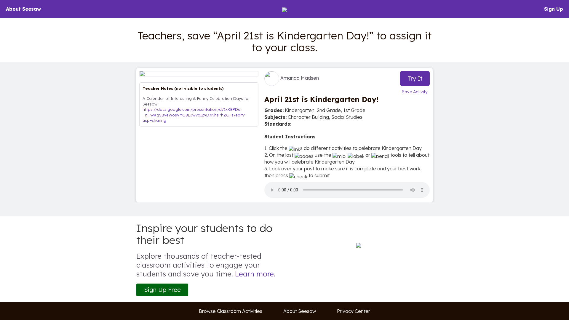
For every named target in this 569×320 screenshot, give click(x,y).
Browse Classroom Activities (230, 311)
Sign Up (553, 9)
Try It (415, 78)
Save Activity (415, 92)
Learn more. (255, 273)
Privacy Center (353, 311)
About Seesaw (23, 9)
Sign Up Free (162, 289)
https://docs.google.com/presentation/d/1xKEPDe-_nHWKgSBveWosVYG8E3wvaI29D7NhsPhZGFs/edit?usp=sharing (194, 115)
